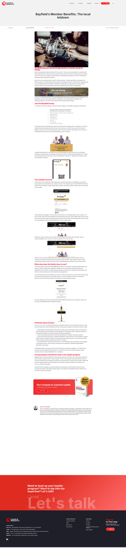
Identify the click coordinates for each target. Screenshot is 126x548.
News (17, 461)
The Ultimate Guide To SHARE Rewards (25, 440)
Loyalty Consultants (70, 521)
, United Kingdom (23, 529)
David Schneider (45, 406)
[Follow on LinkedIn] (7, 539)
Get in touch (35, 497)
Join (110, 529)
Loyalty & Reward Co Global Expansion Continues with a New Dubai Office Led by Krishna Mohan (47, 460)
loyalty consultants (40, 325)
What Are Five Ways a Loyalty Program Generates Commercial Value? (37, 450)
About (96, 3)
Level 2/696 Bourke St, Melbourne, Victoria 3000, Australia (25, 535)
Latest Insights (89, 529)
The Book (88, 524)
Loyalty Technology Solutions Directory (92, 527)
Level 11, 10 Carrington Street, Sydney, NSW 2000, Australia (23, 533)
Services (72, 3)
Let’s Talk (105, 3)
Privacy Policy (69, 526)
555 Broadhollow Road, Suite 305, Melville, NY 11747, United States (26, 527)
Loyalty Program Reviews (112, 27)
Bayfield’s (37, 97)
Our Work (80, 3)
